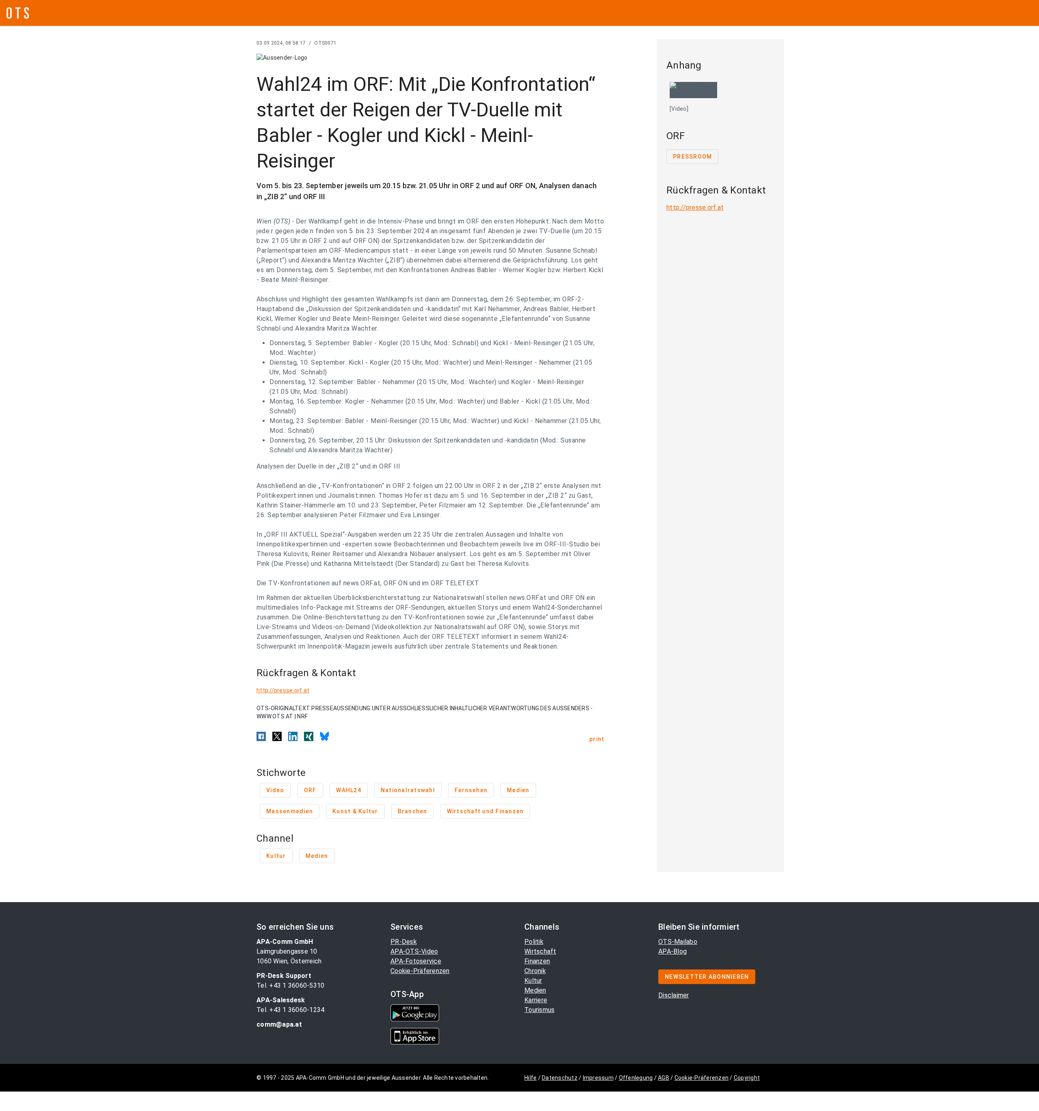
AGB (663, 1077)
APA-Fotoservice (415, 961)
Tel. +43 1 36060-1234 (290, 1010)
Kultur (533, 980)
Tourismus (539, 1010)
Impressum (598, 1077)
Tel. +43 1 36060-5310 (290, 985)
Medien (535, 990)
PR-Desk (403, 942)
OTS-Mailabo (677, 942)
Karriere (535, 1000)
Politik (533, 942)
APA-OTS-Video (414, 951)
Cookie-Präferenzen (420, 971)
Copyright (747, 1077)
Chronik (535, 971)
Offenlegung (636, 1077)
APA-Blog (672, 951)
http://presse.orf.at (283, 690)
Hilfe (530, 1077)
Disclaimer (673, 995)
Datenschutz (560, 1077)
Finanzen (537, 961)
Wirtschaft (540, 951)
